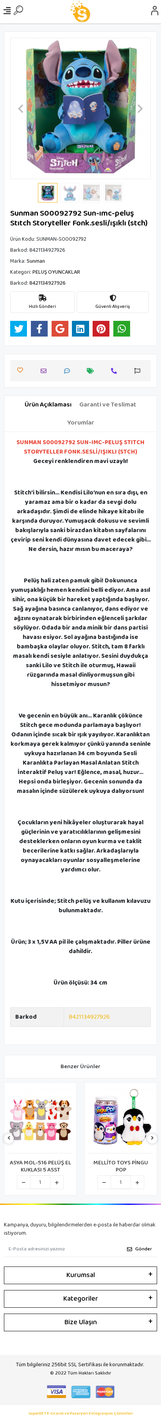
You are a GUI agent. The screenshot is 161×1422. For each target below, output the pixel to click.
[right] (152, 1138)
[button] (20, 108)
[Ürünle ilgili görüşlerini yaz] (69, 371)
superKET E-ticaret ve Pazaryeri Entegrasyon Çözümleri (81, 1413)
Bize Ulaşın (80, 1322)
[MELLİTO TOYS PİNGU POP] (121, 1120)
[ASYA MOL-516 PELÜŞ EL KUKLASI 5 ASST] (40, 1120)
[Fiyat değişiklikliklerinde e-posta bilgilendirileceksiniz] (92, 371)
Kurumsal (80, 1275)
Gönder (143, 1249)
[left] (9, 1138)
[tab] (48, 405)
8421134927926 (89, 1017)
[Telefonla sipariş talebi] (116, 371)
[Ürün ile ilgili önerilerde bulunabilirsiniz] (139, 371)
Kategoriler (80, 1298)
